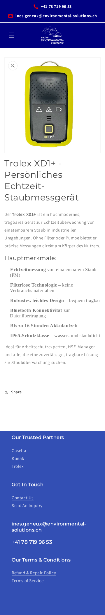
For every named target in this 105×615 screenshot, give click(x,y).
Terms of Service (28, 580)
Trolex (18, 466)
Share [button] (16, 391)
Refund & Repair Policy (34, 572)
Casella (19, 450)
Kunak (18, 458)
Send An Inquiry (27, 505)
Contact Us (23, 497)
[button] (11, 35)
